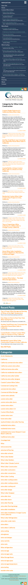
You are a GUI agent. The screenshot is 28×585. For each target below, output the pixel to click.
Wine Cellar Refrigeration (9, 518)
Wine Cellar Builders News (13, 23)
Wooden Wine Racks (12, 35)
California (4, 359)
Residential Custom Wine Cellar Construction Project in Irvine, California (14, 341)
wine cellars (4, 524)
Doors (3, 77)
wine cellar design (6, 164)
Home (3, 7)
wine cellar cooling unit (8, 486)
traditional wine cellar (7, 162)
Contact (3, 84)
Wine (2, 443)
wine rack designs (6, 537)
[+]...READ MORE (22, 130)
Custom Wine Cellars (7, 10)
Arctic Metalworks (7, 356)
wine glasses (5, 534)
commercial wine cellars (8, 389)
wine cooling (5, 531)
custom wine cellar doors (9, 402)
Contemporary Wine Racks (10, 42)
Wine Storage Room (11, 300)
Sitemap (17, 580)
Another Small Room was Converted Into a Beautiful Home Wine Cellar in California (14, 326)
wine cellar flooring (7, 503)
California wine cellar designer (10, 379)
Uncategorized (5, 440)
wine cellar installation (16, 164)
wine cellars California (8, 527)
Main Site (4, 5)
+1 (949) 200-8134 (22, 576)
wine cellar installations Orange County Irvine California (13, 513)
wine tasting (5, 567)
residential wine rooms (8, 428)
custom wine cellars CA (8, 409)
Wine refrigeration (7, 547)
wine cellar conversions (8, 473)
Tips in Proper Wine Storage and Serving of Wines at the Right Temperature (14, 312)
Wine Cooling (5, 45)
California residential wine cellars (11, 372)
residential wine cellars (13, 134)
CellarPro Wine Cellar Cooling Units (14, 60)
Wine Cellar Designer (7, 493)
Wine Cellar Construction (13, 136)
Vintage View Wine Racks (10, 29)
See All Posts (6, 347)
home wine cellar (21, 272)
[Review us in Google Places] (22, 90)
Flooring (3, 79)
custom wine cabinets (7, 395)
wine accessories (6, 447)
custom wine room (7, 415)
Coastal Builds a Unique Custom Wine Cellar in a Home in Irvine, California (13, 333)
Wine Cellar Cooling (7, 476)
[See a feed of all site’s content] (25, 90)
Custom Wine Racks (7, 412)
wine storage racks (7, 554)
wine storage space (7, 560)
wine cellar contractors (8, 470)
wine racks (4, 544)
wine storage (8, 221)
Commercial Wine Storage (9, 392)
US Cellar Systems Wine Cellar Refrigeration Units (14, 69)
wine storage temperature (9, 564)
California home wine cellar (14, 133)
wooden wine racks (7, 570)
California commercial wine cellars (12, 362)
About (3, 82)
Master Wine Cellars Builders (13, 19)
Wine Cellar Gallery (9, 12)
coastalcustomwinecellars (14, 114)
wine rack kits (5, 541)
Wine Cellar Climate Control (10, 463)
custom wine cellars (12, 246)
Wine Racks (4, 26)
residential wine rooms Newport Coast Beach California (13, 432)
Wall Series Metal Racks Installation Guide (14, 32)
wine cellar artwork (7, 453)
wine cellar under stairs (8, 521)
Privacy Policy (12, 580)
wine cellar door (6, 496)
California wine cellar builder (10, 376)
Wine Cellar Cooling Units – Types (13, 51)
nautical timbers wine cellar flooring (12, 422)
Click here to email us (14, 577)
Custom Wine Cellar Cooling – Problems (14, 74)
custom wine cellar (7, 399)
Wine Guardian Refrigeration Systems (13, 64)
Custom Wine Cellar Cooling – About (12, 47)
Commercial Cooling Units (9, 386)
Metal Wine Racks (11, 38)
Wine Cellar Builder (6, 274)
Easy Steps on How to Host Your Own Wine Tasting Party (13, 318)
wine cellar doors (6, 499)
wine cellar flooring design (9, 506)
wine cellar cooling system (9, 480)
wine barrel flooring (7, 450)
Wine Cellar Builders (7, 460)
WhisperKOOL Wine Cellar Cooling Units (14, 55)
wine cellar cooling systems (9, 483)
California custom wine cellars (15, 161)
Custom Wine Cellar (8, 16)
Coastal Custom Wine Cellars (15, 217)
